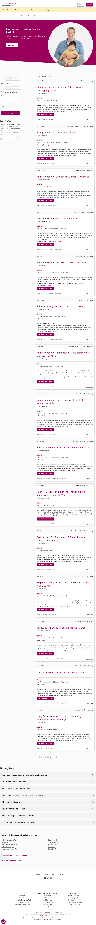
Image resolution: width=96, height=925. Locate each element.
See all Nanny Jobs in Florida (15, 855)
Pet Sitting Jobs (73, 907)
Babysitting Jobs (74, 895)
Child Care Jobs (73, 900)
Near (2, 83)
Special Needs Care (48, 902)
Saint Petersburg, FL (9, 840)
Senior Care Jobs (74, 904)
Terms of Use (46, 914)
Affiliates (22, 895)
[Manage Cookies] (3, 921)
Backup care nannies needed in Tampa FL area (61, 627)
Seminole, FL (52, 840)
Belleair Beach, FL (54, 844)
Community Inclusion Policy (22, 900)
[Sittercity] (8, 4)
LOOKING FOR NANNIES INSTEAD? (14, 860)
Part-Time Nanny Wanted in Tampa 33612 (58, 218)
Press (61, 874)
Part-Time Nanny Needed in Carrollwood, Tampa (62, 262)
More (72, 111)
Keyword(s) (4, 96)
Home (5, 16)
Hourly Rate (4, 103)
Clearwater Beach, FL (9, 849)
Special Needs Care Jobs (73, 902)
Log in (80, 5)
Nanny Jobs (14, 16)
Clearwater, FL (53, 842)
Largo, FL (5, 842)
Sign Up (89, 5)
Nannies (48, 898)
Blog (54, 874)
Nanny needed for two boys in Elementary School (63, 176)
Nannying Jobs (73, 898)
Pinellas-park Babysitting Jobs (10, 124)
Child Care (48, 900)
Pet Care (48, 907)
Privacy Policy (58, 914)
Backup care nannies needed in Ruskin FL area (61, 672)
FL (21, 16)
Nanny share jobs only (11, 92)
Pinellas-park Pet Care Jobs (9, 126)
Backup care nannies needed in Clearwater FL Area (63, 447)
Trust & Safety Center (22, 898)
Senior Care (48, 904)
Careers (46, 874)
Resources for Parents (22, 902)
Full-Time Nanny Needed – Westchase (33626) (61, 306)
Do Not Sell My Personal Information (48, 915)
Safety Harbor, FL (8, 847)
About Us (36, 874)
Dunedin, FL (52, 849)
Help (73, 5)
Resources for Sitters (22, 904)
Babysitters (48, 895)
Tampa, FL (51, 847)
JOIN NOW (11, 45)
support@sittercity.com (56, 919)
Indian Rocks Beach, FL (10, 844)
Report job (89, 119)
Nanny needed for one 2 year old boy (56, 132)
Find (2, 78)
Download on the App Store (48, 886)
